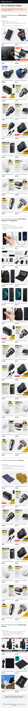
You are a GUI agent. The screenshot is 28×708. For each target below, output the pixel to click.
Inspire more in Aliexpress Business (14, 696)
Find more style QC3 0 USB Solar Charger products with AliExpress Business (12, 9)
